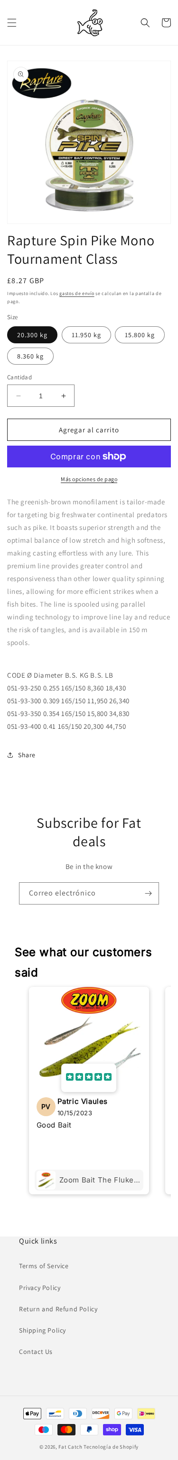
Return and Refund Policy (58, 1309)
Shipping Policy (42, 1330)
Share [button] (27, 755)
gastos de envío (76, 293)
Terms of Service (44, 1266)
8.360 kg (30, 356)
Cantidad (19, 377)
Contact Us (36, 1351)
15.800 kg (140, 335)
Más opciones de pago (89, 479)
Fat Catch (70, 1446)
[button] (11, 22)
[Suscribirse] (148, 893)
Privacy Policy (39, 1287)
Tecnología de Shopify (111, 1446)
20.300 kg (32, 335)
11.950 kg (86, 335)
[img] (89, 1078)
